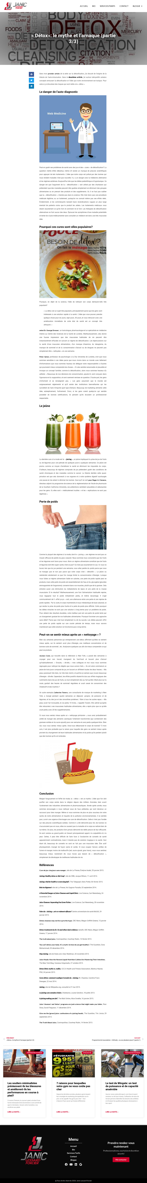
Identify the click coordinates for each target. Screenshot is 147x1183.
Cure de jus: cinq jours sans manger (52, 870)
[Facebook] (66, 1164)
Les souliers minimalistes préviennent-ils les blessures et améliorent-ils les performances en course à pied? (24, 1089)
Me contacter (121, 1160)
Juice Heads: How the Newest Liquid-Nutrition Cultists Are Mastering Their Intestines (72, 959)
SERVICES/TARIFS (107, 6)
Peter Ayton (44, 357)
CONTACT (124, 6)
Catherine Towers (60, 692)
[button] (31, 74)
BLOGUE (136, 6)
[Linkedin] (76, 1164)
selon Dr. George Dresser (49, 330)
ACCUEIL (84, 6)
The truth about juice (47, 939)
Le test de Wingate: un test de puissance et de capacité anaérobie (122, 1086)
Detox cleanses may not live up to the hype (55, 921)
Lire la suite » (14, 1112)
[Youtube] (71, 1164)
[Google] (80, 1164)
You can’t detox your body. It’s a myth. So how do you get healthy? (64, 945)
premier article (54, 74)
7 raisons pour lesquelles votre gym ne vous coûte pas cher (73, 1086)
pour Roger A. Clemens (97, 480)
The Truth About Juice (47, 1022)
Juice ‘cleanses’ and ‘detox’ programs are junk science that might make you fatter (70, 1004)
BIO (93, 6)
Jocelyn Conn (44, 656)
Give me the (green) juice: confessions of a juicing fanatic (61, 1013)
